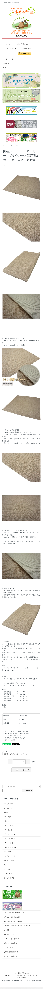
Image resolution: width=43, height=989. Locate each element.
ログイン (6, 68)
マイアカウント (8, 59)
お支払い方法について (11, 952)
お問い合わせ (26, 49)
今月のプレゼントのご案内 (12, 917)
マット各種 (7, 852)
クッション (7, 865)
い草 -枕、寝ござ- (10, 838)
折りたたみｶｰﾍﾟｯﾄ (14, 146)
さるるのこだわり (9, 934)
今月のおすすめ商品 (10, 943)
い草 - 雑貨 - (9, 843)
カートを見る (10, 53)
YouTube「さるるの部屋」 (12, 939)
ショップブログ (11, 49)
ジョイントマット (9, 856)
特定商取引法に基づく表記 (13, 975)
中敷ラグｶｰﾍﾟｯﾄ (9, 860)
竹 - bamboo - (8, 873)
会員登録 (6, 63)
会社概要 (6, 930)
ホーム (8, 44)
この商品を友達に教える (13, 735)
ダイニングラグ (9, 808)
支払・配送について (23, 44)
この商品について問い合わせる (15, 738)
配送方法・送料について (12, 956)
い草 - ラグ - (9, 825)
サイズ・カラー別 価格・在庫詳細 (16, 731)
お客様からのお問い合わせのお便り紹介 (17, 926)
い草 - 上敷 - (8, 817)
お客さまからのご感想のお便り (14, 912)
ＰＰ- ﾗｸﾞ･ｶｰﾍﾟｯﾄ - (10, 847)
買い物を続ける (10, 740)
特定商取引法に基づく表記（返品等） (17, 733)
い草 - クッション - (10, 834)
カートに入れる (22, 769)
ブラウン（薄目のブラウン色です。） (16, 683)
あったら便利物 (9, 878)
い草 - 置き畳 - (8, 830)
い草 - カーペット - (10, 821)
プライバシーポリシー (31, 975)
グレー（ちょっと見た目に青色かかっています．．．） (22, 685)
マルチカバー (8, 869)
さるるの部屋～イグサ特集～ (13, 921)
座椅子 (6, 812)
